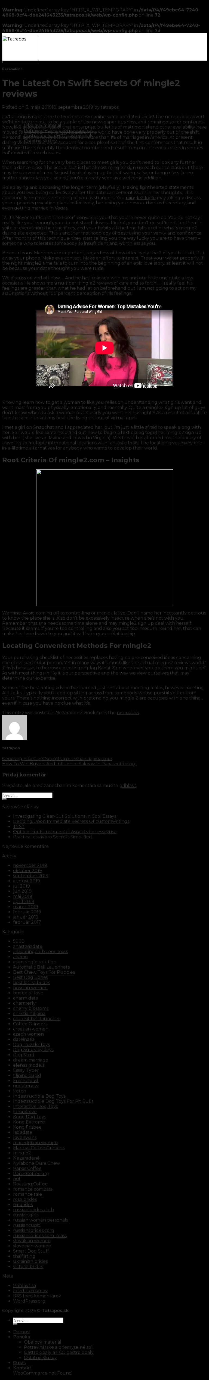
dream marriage (30, 1060)
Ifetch (19, 1091)
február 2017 (27, 922)
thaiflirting (24, 1256)
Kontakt (22, 1367)
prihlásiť (127, 785)
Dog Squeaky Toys (33, 1049)
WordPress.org (29, 1301)
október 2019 (27, 870)
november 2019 (30, 865)
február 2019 (27, 911)
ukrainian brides (30, 1261)
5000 (18, 941)
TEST (19, 826)
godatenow (25, 1085)
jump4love (25, 1111)
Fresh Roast (26, 1080)
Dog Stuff (24, 1054)
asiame (20, 956)
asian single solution (34, 961)
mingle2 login (141, 197)
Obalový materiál (42, 1342)
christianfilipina (29, 1013)
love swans (24, 1137)
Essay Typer (26, 1070)
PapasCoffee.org (31, 1173)
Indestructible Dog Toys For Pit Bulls (53, 1101)
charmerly (24, 1003)
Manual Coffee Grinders (39, 1147)
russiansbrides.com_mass (40, 1235)
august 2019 (26, 880)
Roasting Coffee (30, 1184)
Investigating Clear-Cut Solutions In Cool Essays (64, 816)
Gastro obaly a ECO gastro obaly (59, 1352)
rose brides (25, 1199)
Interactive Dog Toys (35, 1106)
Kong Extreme (29, 1122)
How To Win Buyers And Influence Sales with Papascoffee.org (69, 763)
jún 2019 (22, 891)
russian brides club (33, 1209)
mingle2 (22, 1153)
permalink (128, 712)
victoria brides (28, 1266)
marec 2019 (25, 906)
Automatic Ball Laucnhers (41, 967)
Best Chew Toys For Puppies (44, 972)
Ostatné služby (40, 1357)
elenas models (28, 1065)
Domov (21, 1331)
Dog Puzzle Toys (31, 1044)
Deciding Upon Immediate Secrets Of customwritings (71, 821)
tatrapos (110, 107)
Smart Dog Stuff (31, 1251)
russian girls (25, 1214)
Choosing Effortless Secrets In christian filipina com (57, 758)
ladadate (22, 1132)
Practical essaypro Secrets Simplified (52, 836)
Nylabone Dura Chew (36, 1163)
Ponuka (21, 1337)
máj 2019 (22, 896)
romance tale (27, 1194)
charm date (25, 998)
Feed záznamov (30, 1290)
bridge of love (28, 992)
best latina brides (31, 982)
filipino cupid (27, 1075)
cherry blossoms (30, 1008)
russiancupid (27, 1225)
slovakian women (32, 1240)
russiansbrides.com (33, 1230)
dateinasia (24, 1039)
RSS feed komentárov (37, 1295)
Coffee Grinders (30, 1023)
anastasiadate (27, 946)
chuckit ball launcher (36, 1018)
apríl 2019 (23, 901)
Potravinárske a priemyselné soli (58, 1347)
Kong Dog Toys (29, 1116)
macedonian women (35, 1142)
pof (16, 1178)
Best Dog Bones (30, 977)
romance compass (33, 1189)
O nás (19, 1362)
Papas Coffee (27, 1168)
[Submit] (4, 799)
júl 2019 (21, 886)
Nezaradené (26, 1158)
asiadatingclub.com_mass (40, 951)
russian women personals (40, 1220)
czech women (28, 1034)
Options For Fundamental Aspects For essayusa (64, 831)
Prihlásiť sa (24, 1285)
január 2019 (25, 917)
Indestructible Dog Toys (39, 1096)
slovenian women (32, 1245)
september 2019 (30, 875)
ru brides (23, 1204)
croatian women (30, 1029)
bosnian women (30, 987)
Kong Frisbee (27, 1127)
